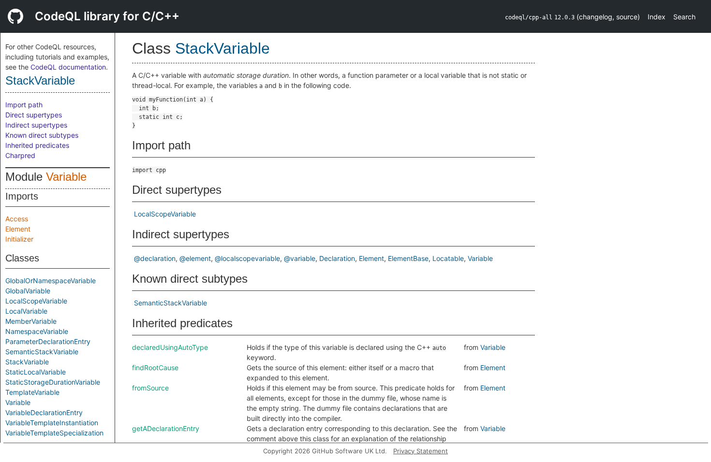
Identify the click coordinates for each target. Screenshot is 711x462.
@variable (299, 258)
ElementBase (408, 258)
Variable (66, 176)
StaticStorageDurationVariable (52, 382)
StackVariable (40, 80)
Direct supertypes (33, 115)
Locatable (448, 258)
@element (195, 258)
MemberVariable (31, 321)
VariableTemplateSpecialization (54, 433)
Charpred (20, 155)
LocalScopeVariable (36, 301)
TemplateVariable (32, 392)
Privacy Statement (420, 451)
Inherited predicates (37, 145)
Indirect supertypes (36, 125)
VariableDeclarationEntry (44, 412)
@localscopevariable (247, 258)
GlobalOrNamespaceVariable (50, 280)
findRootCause (155, 367)
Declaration (337, 258)
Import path (24, 105)
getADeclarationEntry (165, 428)
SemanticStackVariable (41, 351)
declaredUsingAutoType (170, 347)
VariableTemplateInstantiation (51, 423)
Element (17, 229)
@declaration (155, 258)
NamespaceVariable (36, 331)
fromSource (150, 388)
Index (657, 17)
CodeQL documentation (68, 67)
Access (16, 219)
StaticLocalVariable (35, 372)
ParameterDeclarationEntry (47, 341)
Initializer (19, 239)
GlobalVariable (27, 291)
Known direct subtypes (41, 135)
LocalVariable (26, 311)
